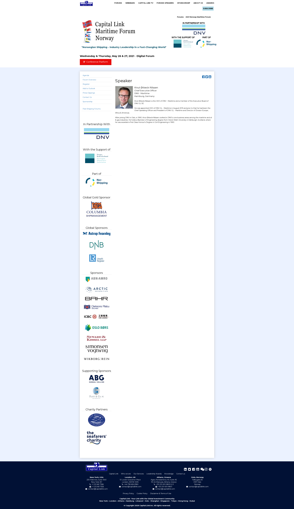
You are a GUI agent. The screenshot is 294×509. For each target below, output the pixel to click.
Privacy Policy (128, 493)
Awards (210, 3)
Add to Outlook (89, 88)
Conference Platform (97, 62)
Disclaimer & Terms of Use (160, 493)
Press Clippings (89, 93)
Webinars (130, 3)
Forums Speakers (166, 3)
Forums (118, 3)
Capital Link (113, 474)
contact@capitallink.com (98, 489)
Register (86, 84)
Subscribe (208, 8)
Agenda (86, 75)
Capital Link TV (146, 3)
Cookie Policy (142, 493)
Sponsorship (184, 3)
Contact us (180, 474)
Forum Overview (89, 80)
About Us (199, 3)
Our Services (139, 474)
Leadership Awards (154, 474)
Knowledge (169, 474)
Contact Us (87, 97)
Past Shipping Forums (91, 109)
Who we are (126, 474)
